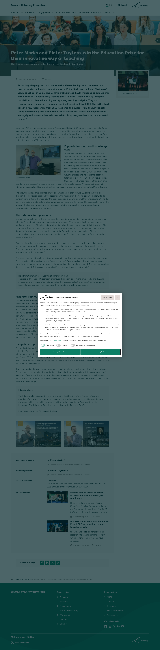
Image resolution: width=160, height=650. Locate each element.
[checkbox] (47, 345)
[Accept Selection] (117, 297)
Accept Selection (59, 352)
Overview (108, 297)
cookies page (56, 340)
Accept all (100, 352)
